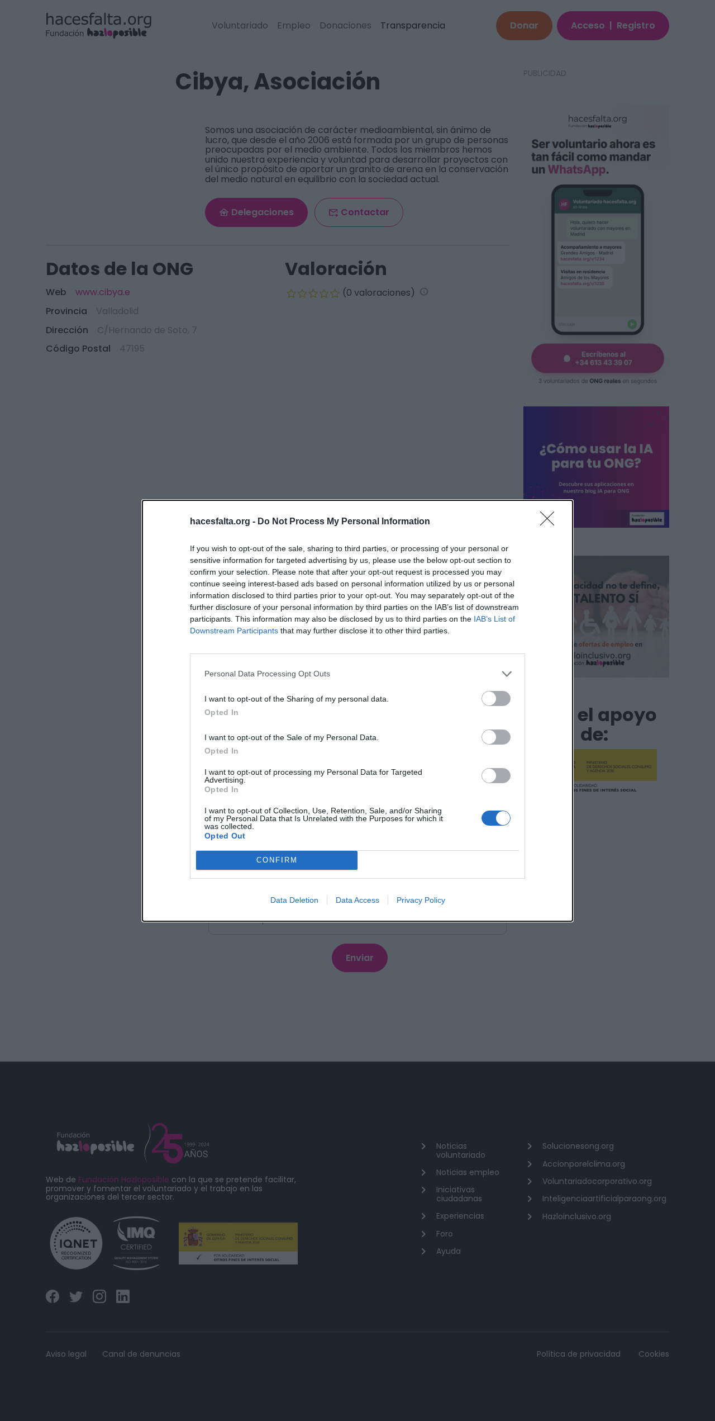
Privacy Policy (421, 900)
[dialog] (357, 710)
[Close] (550, 522)
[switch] (496, 698)
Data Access (357, 900)
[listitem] (357, 674)
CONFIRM (277, 860)
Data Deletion (294, 900)
